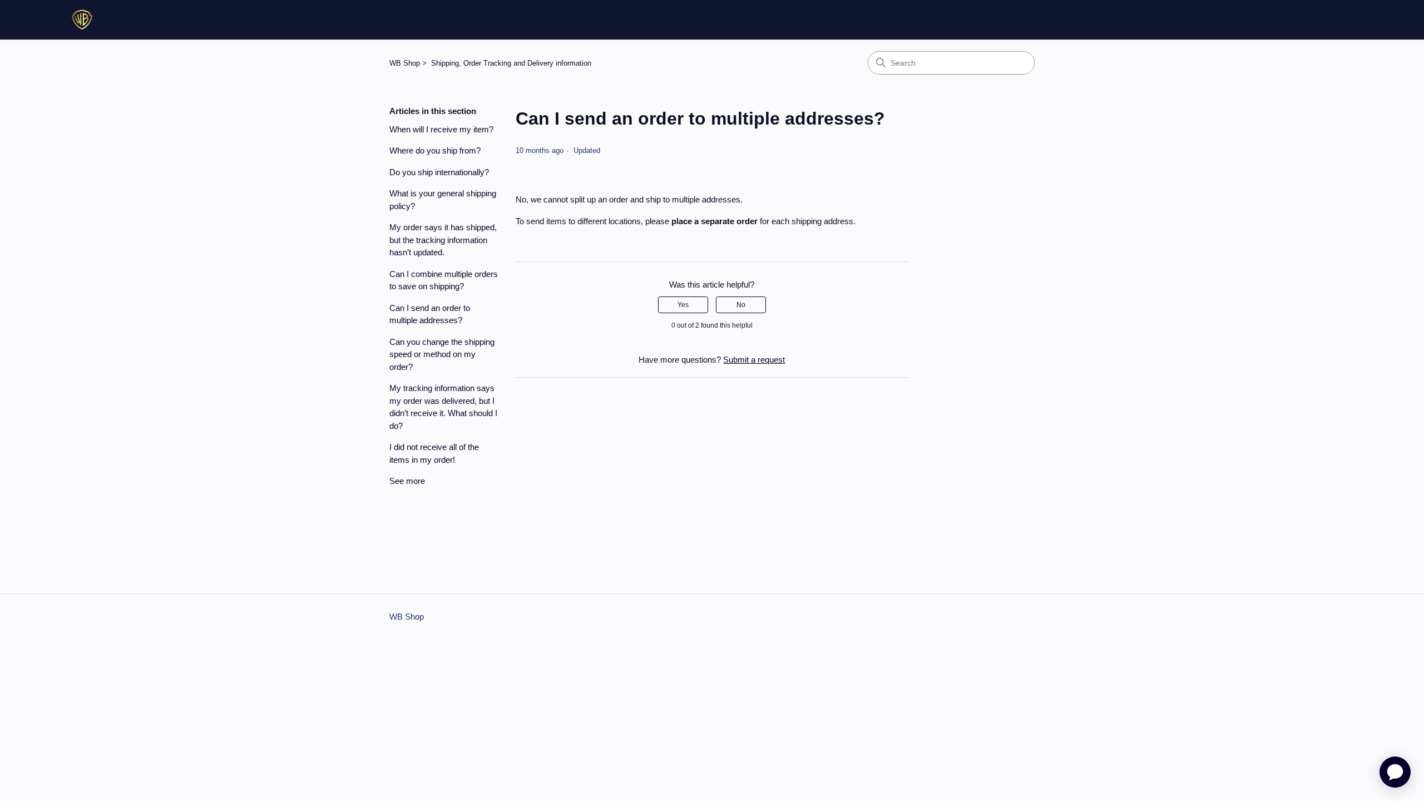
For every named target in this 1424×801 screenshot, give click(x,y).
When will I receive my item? (441, 129)
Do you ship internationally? (439, 172)
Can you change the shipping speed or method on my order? (442, 354)
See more (407, 481)
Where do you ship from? (435, 150)
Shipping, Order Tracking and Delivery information (511, 63)
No (740, 305)
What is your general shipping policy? (442, 200)
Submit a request (754, 359)
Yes (683, 305)
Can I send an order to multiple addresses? (429, 314)
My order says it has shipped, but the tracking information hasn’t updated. (443, 239)
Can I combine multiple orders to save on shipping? (443, 280)
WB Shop (404, 63)
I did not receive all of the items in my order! (434, 453)
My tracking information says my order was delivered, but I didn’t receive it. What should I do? (443, 407)
